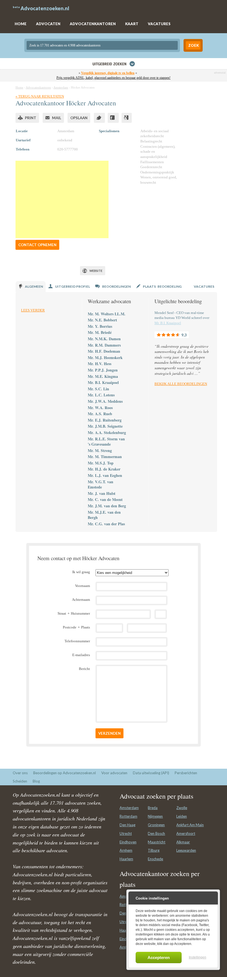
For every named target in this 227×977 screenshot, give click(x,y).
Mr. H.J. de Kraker (104, 469)
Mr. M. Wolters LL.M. (106, 314)
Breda (153, 807)
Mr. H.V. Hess (99, 364)
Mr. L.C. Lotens (101, 395)
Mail (56, 118)
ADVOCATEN (48, 24)
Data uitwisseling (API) (151, 773)
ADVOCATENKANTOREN (93, 24)
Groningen (156, 825)
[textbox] (102, 45)
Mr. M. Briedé (100, 332)
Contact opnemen (37, 245)
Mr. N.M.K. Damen (104, 339)
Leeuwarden (186, 850)
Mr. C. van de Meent (105, 499)
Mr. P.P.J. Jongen (103, 370)
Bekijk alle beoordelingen (180, 384)
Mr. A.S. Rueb (100, 414)
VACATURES (159, 24)
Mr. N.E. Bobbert (102, 320)
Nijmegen (155, 816)
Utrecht (126, 833)
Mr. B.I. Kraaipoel (103, 382)
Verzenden (109, 733)
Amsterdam (129, 807)
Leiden (181, 816)
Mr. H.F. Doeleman (104, 351)
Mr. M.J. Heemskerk (105, 357)
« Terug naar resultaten (40, 96)
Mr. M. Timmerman (105, 456)
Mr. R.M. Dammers (104, 345)
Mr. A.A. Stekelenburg (107, 432)
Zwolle (181, 807)
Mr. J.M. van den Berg (107, 506)
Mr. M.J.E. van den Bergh (104, 515)
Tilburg (153, 850)
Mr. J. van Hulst (101, 493)
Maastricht (156, 842)
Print (30, 118)
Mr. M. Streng (100, 450)
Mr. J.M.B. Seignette (105, 426)
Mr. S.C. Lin (98, 389)
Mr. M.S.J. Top (101, 463)
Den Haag (127, 825)
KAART (131, 24)
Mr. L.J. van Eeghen (105, 475)
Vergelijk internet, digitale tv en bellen (108, 73)
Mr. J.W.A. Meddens (105, 401)
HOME (21, 24)
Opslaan (78, 118)
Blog (36, 781)
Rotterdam (128, 816)
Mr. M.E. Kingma (103, 376)
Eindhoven (128, 842)
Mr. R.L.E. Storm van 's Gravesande (106, 441)
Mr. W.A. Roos (100, 407)
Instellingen (197, 957)
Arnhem (126, 850)
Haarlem (126, 859)
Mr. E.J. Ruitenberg (105, 420)
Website (95, 270)
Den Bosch (156, 833)
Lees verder (33, 310)
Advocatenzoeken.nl (44, 8)
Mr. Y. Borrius (100, 326)
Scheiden (20, 781)
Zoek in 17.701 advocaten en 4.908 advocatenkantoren (64, 45)
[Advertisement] (62, 199)
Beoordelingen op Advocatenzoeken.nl (64, 773)
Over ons (20, 773)
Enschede (155, 859)
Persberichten (186, 773)
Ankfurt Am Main (190, 825)
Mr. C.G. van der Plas (106, 524)
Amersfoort (185, 833)
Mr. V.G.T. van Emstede (100, 484)
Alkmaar (183, 842)
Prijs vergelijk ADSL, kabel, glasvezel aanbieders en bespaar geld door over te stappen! (113, 78)
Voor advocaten (114, 773)
